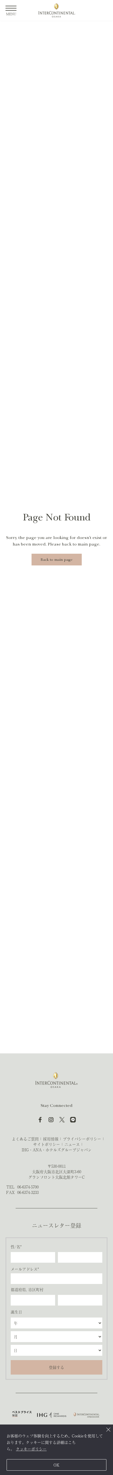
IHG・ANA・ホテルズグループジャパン (57, 1149)
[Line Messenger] (73, 1119)
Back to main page (57, 559)
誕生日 (16, 1312)
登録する (56, 1367)
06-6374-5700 (28, 1187)
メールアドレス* (25, 1269)
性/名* (16, 1246)
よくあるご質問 (25, 1139)
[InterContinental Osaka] (56, 10)
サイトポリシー (46, 1144)
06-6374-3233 (28, 1192)
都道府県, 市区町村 (27, 1289)
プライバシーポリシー (82, 1139)
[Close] (108, 1429)
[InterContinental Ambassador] (86, 1415)
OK (56, 1465)
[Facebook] (40, 1119)
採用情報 (50, 1139)
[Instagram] (51, 1119)
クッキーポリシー (31, 1449)
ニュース (72, 1144)
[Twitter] (62, 1119)
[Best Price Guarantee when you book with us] (22, 1415)
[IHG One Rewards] (51, 1415)
